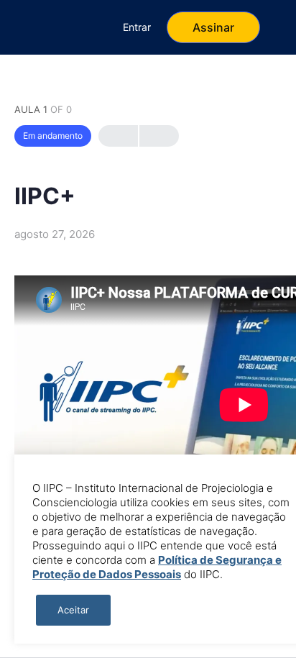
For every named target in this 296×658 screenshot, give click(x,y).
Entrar (137, 27)
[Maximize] (84, 27)
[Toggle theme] (45, 27)
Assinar (213, 27)
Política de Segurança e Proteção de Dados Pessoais (157, 567)
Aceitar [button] (73, 610)
